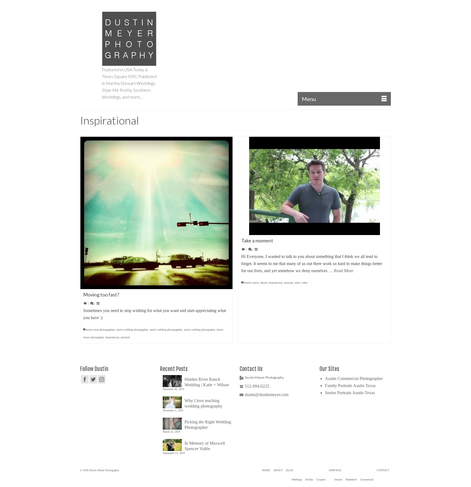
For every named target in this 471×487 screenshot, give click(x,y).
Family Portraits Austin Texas (350, 385)
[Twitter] (93, 379)
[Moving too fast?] (156, 213)
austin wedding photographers (166, 329)
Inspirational (112, 337)
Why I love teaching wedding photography (203, 403)
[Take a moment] (314, 186)
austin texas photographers (100, 329)
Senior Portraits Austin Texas (350, 392)
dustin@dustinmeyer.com (266, 394)
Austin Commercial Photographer (354, 378)
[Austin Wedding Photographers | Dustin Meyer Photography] (129, 38)
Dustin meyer (251, 282)
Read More (343, 270)
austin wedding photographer (132, 329)
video (304, 282)
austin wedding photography (199, 329)
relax (297, 282)
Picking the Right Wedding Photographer (208, 425)
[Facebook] (85, 379)
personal (125, 337)
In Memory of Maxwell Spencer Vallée (205, 446)
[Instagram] (101, 379)
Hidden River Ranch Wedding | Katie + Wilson (207, 382)
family (263, 282)
